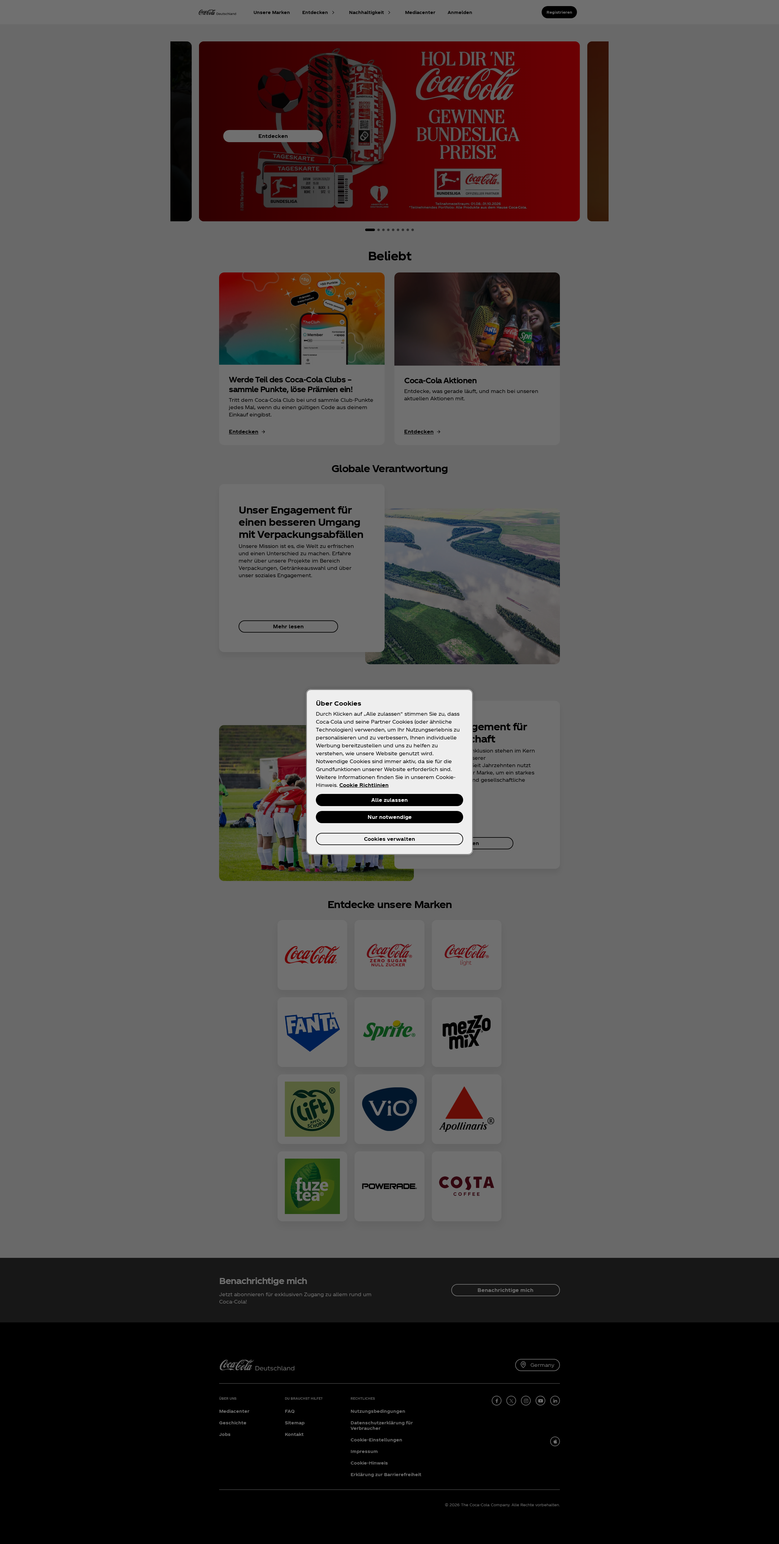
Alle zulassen (389, 800)
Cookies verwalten (389, 839)
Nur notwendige (390, 817)
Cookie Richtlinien (364, 785)
